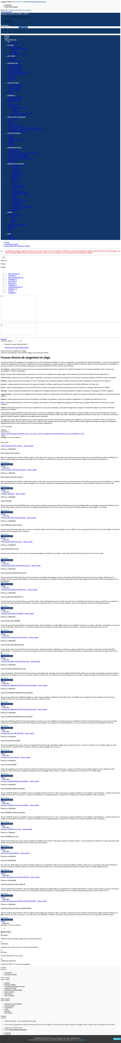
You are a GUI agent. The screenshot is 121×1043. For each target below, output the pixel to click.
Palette (10, 135)
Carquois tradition (14, 151)
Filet (9, 230)
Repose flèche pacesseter (16, 74)
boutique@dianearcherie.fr (37, 2)
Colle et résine (17, 172)
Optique (11, 237)
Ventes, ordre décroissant (9, 434)
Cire (13, 183)
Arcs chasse (10, 56)
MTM (11, 291)
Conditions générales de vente (15, 986)
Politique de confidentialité (13, 990)
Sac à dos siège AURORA (8, 860)
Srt (13, 223)
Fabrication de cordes (16, 174)
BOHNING (12, 279)
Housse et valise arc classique (18, 155)
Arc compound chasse (15, 61)
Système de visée (12, 83)
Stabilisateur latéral (14, 101)
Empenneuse (16, 171)
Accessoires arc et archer (17, 192)
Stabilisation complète (15, 97)
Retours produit (10, 1006)
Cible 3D (12, 221)
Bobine (14, 180)
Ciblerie (8, 212)
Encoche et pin (13, 122)
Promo (7, 38)
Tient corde (16, 205)
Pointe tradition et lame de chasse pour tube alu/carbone (26, 129)
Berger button (12, 75)
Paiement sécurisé (10, 988)
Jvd (13, 217)
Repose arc (12, 162)
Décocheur (11, 138)
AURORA (12, 276)
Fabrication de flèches (17, 165)
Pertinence (21, 434)
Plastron (11, 146)
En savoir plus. (81, 1040)
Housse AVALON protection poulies (11, 525)
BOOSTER (12, 281)
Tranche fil (15, 181)
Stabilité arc (10, 95)
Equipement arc (11, 63)
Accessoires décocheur (15, 140)
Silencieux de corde (14, 68)
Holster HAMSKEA (6, 501)
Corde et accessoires (15, 65)
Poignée (14, 50)
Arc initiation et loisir (15, 47)
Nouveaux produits (11, 974)
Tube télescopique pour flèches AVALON (13, 884)
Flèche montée (13, 119)
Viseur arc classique (14, 84)
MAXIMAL (12, 289)
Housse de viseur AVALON (8, 764)
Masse (14, 110)
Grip (9, 81)
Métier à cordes (17, 178)
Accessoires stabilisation (17, 108)
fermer (117, 1039)
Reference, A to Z (67, 434)
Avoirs (7, 1009)
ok (3, 257)
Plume (10, 124)
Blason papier (12, 214)
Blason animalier (15, 216)
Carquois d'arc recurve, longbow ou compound (23, 153)
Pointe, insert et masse (15, 126)
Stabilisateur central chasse (17, 115)
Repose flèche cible (14, 70)
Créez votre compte (11, 7)
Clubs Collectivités (11, 40)
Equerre (14, 198)
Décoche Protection (13, 133)
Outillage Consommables (14, 164)
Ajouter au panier (7, 464)
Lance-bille (12, 239)
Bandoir (14, 196)
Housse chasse (13, 160)
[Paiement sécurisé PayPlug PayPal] (17, 347)
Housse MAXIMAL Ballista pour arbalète (13, 788)
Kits (7, 41)
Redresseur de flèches (19, 201)
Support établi (16, 190)
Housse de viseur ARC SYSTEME (10, 740)
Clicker (10, 77)
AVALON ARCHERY (15, 278)
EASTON (12, 283)
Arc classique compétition (18, 49)
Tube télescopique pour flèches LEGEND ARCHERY (16, 908)
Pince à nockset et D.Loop (20, 194)
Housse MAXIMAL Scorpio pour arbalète (13, 812)
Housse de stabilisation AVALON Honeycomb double (17, 692)
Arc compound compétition (17, 54)
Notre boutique (9, 995)
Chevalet (11, 228)
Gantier (10, 137)
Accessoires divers (18, 208)
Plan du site (8, 993)
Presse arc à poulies (18, 187)
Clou (9, 232)
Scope (10, 92)
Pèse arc (15, 189)
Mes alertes (8, 1013)
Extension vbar (13, 104)
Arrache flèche (17, 199)
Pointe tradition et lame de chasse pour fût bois (23, 128)
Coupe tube (16, 169)
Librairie (10, 235)
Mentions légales (10, 985)
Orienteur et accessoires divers (22, 113)
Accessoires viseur (14, 90)
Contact (3, 2)
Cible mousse (12, 226)
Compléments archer (13, 147)
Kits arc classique (13, 43)
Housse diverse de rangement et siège (20, 158)
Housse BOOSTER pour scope (10, 549)
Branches (15, 52)
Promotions (8, 973)
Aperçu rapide (28, 446)
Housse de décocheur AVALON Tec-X (12, 597)
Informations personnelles (13, 1004)
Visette (10, 93)
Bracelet (11, 142)
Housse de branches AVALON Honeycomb (13, 573)
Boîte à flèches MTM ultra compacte (12, 477)
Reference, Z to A (78, 434)
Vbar (9, 102)
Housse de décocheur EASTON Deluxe (12, 645)
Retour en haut (6, 932)
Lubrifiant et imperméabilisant (22, 207)
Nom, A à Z (5, 431)
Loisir (8, 234)
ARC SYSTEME (14, 274)
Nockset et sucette (14, 67)
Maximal (14, 219)
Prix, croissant (45, 434)
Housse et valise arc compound (18, 156)
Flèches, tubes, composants (15, 117)
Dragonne (11, 144)
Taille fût (15, 167)
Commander (5, 25)
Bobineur (15, 176)
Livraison (7, 983)
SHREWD (12, 293)
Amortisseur (16, 111)
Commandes (9, 1007)
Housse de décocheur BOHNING (10, 621)
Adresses (8, 1011)
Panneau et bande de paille (17, 225)
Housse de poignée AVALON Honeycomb (13, 669)
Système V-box (13, 106)
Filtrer (3, 435)
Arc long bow (12, 58)
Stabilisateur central (14, 99)
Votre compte (5, 999)
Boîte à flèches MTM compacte (10, 453)
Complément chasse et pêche (18, 131)
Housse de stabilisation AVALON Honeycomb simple (17, 716)
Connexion (8, 5)
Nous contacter (9, 992)
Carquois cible (12, 149)
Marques (3, 339)
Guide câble (12, 79)
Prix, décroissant (55, 434)
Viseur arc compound (15, 86)
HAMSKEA (12, 285)
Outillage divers (13, 210)
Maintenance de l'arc (16, 185)
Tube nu (11, 120)
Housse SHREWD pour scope (9, 836)
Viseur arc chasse (13, 88)
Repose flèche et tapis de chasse (19, 72)
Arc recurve (12, 59)
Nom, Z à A (36, 434)
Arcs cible (9, 45)
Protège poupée (17, 203)
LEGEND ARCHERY (15, 287)
